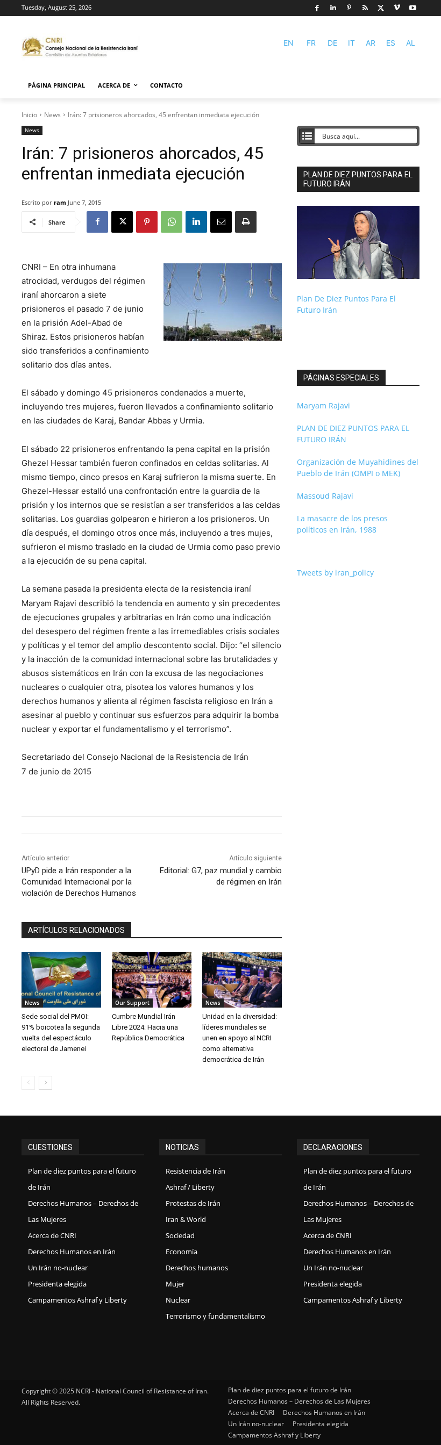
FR (311, 42)
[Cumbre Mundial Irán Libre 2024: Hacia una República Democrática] (151, 980)
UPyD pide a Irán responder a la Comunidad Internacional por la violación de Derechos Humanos (79, 882)
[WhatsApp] (171, 222)
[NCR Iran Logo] (81, 47)
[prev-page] (28, 1083)
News (52, 114)
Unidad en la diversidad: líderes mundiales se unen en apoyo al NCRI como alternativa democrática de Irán (239, 1037)
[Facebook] (317, 8)
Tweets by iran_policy (335, 572)
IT (351, 42)
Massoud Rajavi (325, 496)
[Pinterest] (349, 8)
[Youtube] (412, 8)
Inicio (29, 114)
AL (410, 42)
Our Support (132, 1003)
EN (288, 42)
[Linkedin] (333, 8)
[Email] (221, 222)
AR (370, 42)
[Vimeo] (397, 8)
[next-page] (45, 1083)
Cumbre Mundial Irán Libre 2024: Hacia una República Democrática (148, 1027)
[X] (381, 8)
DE (332, 42)
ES (390, 42)
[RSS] (365, 8)
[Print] (246, 222)
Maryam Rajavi (323, 405)
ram (60, 202)
